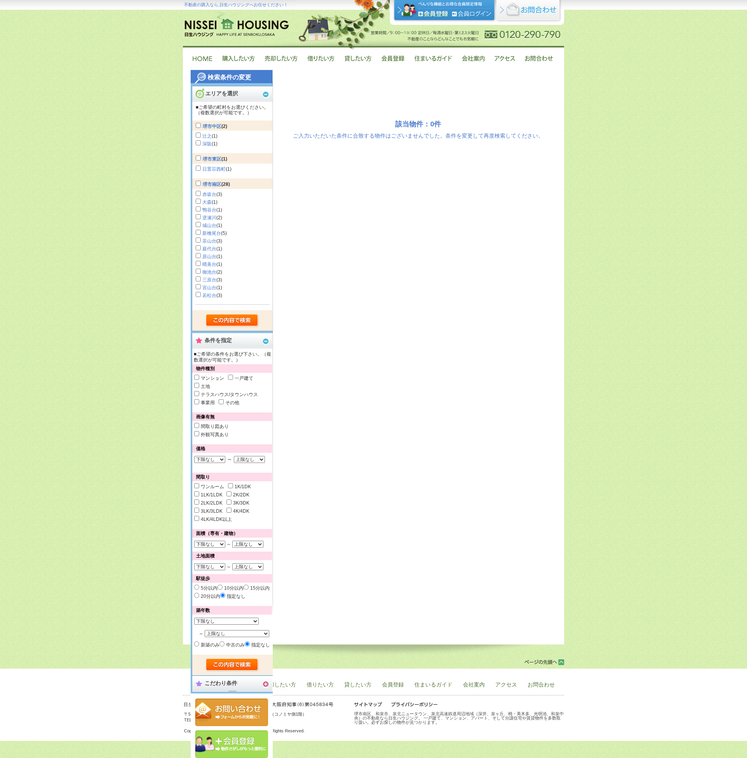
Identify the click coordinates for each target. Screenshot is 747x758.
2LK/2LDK (212, 503)
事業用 (208, 402)
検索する (232, 320)
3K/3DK (241, 503)
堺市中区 (212, 126)
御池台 (209, 272)
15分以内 (260, 588)
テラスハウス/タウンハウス (229, 394)
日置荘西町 (214, 169)
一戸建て (244, 378)
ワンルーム (212, 486)
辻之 (207, 136)
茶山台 (209, 241)
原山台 (209, 256)
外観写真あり (215, 434)
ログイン (471, 14)
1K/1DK (243, 486)
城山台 (209, 225)
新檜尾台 (211, 233)
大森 (207, 202)
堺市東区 (212, 159)
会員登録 (231, 744)
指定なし (236, 596)
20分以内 (210, 596)
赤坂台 (209, 194)
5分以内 (209, 588)
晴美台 (209, 264)
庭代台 (209, 249)
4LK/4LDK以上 (216, 519)
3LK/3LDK (212, 511)
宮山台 (209, 287)
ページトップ (544, 662)
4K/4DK (241, 511)
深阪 (207, 144)
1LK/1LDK (212, 495)
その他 (232, 402)
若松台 (209, 295)
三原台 (209, 280)
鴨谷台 (209, 210)
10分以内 (234, 588)
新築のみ (210, 645)
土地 (205, 386)
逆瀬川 (209, 217)
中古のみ (235, 645)
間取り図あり (215, 426)
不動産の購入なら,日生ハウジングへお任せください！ (236, 4)
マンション (212, 378)
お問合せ (231, 712)
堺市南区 (212, 184)
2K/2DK (241, 495)
